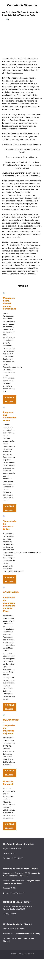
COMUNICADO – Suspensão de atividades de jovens (9, 727)
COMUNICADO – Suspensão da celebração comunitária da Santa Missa (9, 601)
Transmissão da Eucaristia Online (9, 525)
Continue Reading (9, 399)
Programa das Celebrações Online (9, 416)
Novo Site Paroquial (8, 782)
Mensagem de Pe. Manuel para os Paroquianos (9, 303)
